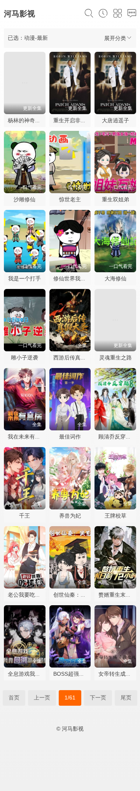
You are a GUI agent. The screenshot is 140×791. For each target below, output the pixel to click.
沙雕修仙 (24, 199)
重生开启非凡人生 (75, 120)
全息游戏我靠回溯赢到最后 (40, 674)
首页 (14, 697)
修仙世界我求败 (72, 278)
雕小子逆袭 (24, 357)
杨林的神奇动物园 (29, 120)
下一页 (98, 697)
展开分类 (115, 38)
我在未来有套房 (27, 436)
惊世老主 (70, 199)
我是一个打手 (24, 278)
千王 (24, 516)
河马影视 (19, 13)
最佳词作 (70, 436)
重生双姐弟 (115, 199)
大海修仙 (115, 278)
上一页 (42, 697)
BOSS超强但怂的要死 (79, 674)
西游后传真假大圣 (75, 357)
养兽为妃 (70, 516)
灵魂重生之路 (115, 357)
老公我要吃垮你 (27, 595)
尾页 (126, 697)
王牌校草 (115, 516)
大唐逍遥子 (115, 120)
